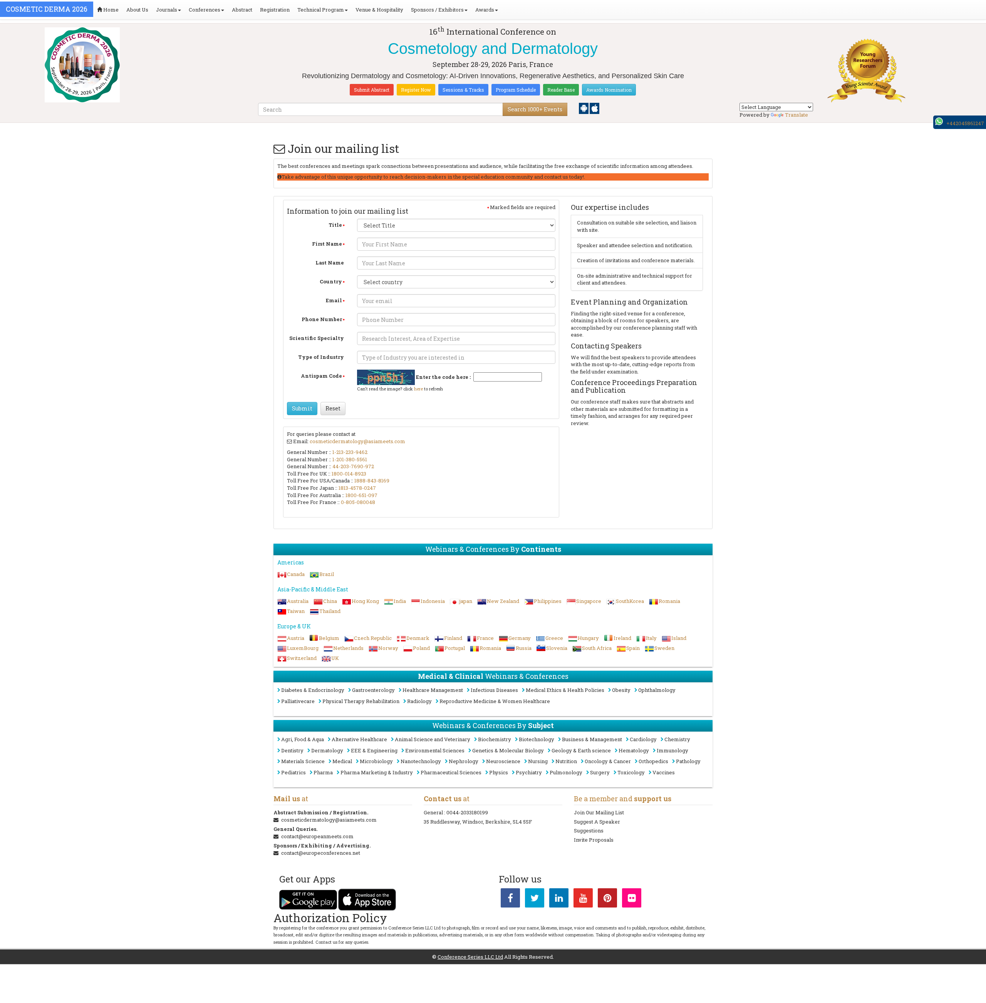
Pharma (323, 772)
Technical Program (320, 9)
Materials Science (303, 761)
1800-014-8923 (349, 473)
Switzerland (302, 658)
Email (334, 300)
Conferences (204, 9)
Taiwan (296, 611)
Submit (302, 408)
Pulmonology (566, 772)
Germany (519, 638)
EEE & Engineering (374, 750)
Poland (421, 648)
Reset (332, 408)
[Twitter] (534, 899)
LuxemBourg (303, 648)
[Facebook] (510, 899)
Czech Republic (373, 638)
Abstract (242, 9)
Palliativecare (298, 701)
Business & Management (592, 739)
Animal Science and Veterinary (432, 739)
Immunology (672, 750)
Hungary (588, 638)
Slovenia (556, 648)
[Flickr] (631, 899)
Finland (453, 638)
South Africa (597, 648)
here (418, 389)
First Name (327, 243)
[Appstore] (594, 107)
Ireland (622, 638)
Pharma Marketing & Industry (376, 772)
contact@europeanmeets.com (317, 836)
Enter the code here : (443, 376)
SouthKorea (630, 601)
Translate (796, 114)
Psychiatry (529, 772)
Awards (484, 9)
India (400, 601)
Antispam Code (321, 375)
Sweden (664, 648)
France (485, 638)
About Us (137, 9)
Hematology (634, 750)
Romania (669, 601)
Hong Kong (365, 601)
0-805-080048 (358, 502)
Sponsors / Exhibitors (437, 9)
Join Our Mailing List (599, 812)
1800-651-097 (361, 495)
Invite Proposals (594, 839)
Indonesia (433, 601)
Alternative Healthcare (359, 739)
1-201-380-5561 (349, 459)
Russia (524, 648)
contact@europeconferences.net (320, 852)
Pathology (688, 761)
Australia (298, 601)
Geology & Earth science (581, 750)
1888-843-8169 (371, 480)
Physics (498, 772)
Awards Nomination (609, 90)
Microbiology (376, 761)
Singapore (588, 601)
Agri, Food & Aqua (302, 739)
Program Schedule (516, 90)
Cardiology (643, 739)
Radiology (419, 701)
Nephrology (463, 761)
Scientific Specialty (316, 338)
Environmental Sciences (434, 750)
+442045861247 (965, 123)
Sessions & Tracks (463, 90)
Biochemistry (494, 739)
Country (331, 281)
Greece (554, 638)
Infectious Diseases (494, 690)
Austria (295, 638)
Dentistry (292, 750)
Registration (275, 9)
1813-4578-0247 (357, 487)
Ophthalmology (657, 690)
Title (335, 224)
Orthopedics (653, 761)
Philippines (548, 601)
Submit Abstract (371, 90)
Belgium (329, 638)
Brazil (326, 574)
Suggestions (589, 830)
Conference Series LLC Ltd (470, 956)
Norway (388, 648)
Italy (651, 638)
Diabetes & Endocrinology (312, 690)
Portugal (454, 648)
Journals (166, 9)
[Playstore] (584, 107)
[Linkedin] (558, 899)
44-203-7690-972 (353, 466)
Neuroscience (503, 761)
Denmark (417, 638)
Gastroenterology (373, 690)
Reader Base (561, 90)
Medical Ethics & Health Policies (565, 690)
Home (110, 9)
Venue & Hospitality (379, 9)
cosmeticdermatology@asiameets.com (357, 441)
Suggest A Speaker (597, 821)
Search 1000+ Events (535, 109)
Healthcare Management (432, 690)
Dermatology (327, 750)
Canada (296, 574)
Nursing (538, 761)
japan (465, 601)
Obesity (621, 690)
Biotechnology (536, 739)
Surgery (600, 772)
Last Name (329, 262)
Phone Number (322, 319)
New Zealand (503, 601)
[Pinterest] (607, 899)
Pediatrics (293, 772)
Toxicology (631, 772)
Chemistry (677, 739)
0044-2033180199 (467, 812)
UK (335, 658)
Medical (342, 761)
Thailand (329, 611)
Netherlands (348, 648)
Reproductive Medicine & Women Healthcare (494, 701)
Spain (633, 648)
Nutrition (566, 761)
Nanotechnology (421, 761)
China (330, 601)
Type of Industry (321, 356)
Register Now (416, 90)
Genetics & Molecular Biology (508, 750)
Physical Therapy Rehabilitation (360, 701)
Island (678, 638)
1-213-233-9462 (349, 452)
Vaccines (663, 772)
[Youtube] (583, 899)
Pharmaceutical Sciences (451, 772)
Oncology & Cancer (608, 761)
